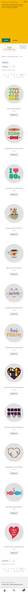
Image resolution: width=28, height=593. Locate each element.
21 (20, 77)
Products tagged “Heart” (12, 56)
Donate (6, 40)
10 (8, 77)
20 (17, 77)
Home (4, 56)
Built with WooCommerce (16, 584)
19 (14, 77)
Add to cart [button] (14, 115)
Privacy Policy (5, 584)
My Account (4, 590)
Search (14, 590)
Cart (21, 589)
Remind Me (15, 40)
